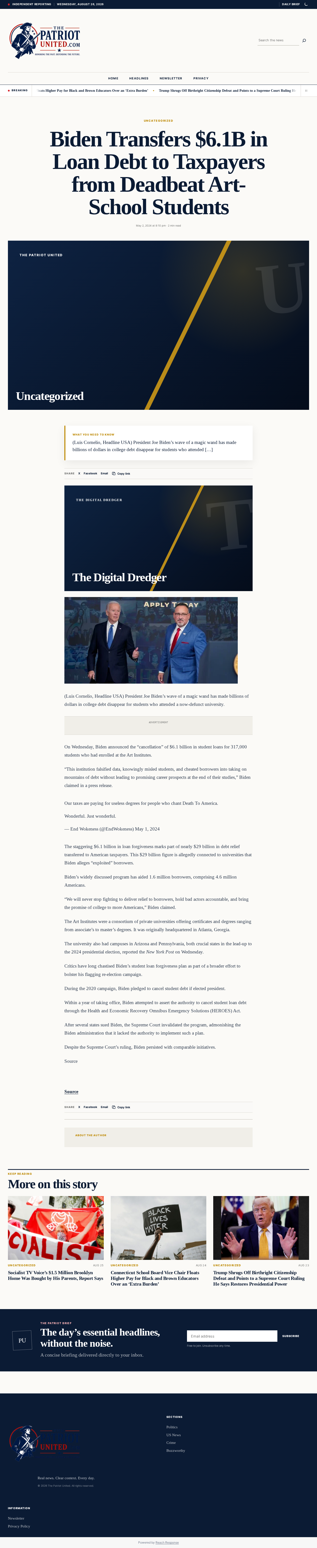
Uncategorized (158, 120)
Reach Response (167, 1542)
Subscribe (290, 1336)
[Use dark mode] (306, 4)
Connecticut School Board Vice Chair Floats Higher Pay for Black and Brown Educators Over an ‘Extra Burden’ (155, 1278)
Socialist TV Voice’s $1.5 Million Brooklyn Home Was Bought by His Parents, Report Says (55, 1275)
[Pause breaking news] (305, 90)
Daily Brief (291, 4)
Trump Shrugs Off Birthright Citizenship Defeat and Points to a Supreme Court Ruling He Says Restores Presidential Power (258, 1278)
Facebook (90, 473)
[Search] (304, 41)
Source (71, 1091)
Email (104, 473)
